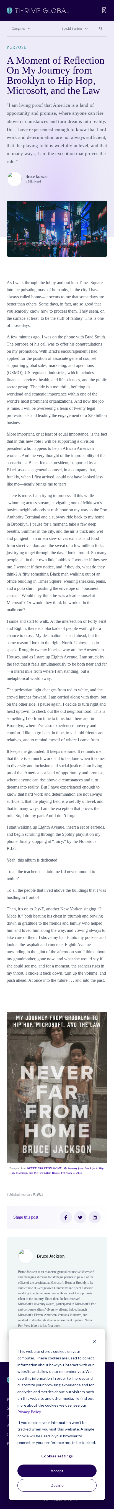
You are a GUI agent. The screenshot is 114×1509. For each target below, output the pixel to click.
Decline (57, 1485)
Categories (18, 28)
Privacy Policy (29, 1411)
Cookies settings (57, 1456)
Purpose (17, 47)
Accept (57, 1470)
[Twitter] (80, 1217)
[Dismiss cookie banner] (95, 1340)
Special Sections (72, 28)
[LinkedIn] (95, 1217)
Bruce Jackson (36, 176)
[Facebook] (66, 1217)
